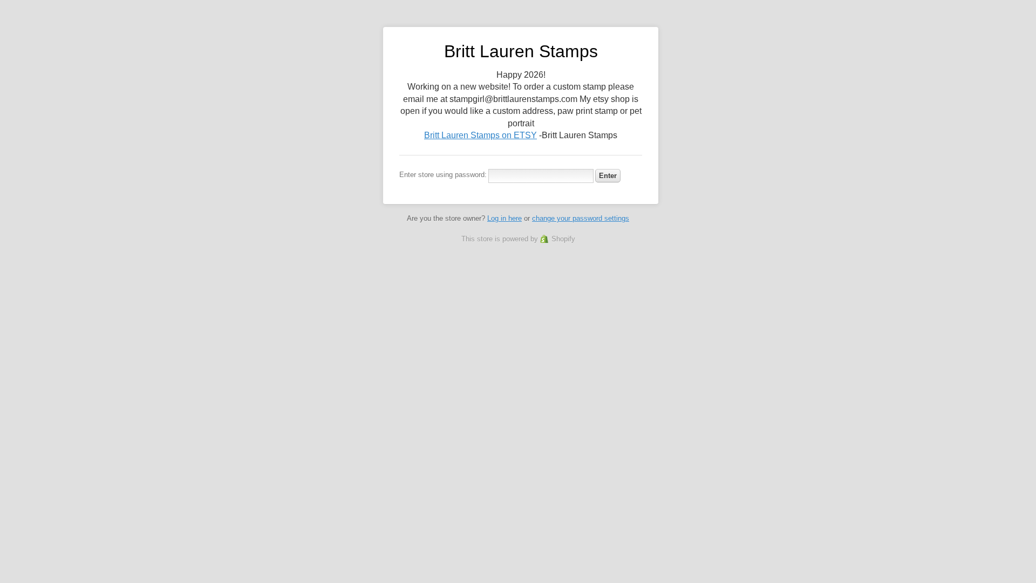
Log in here (504, 218)
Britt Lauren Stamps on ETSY (480, 135)
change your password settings (580, 218)
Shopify (563, 239)
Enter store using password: (443, 175)
